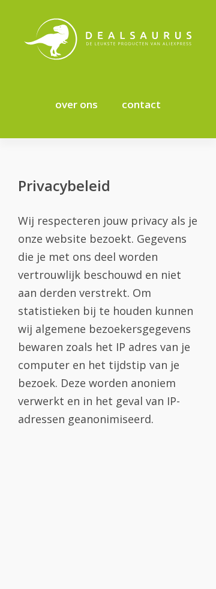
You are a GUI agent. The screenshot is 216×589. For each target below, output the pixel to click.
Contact (141, 104)
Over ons (76, 104)
